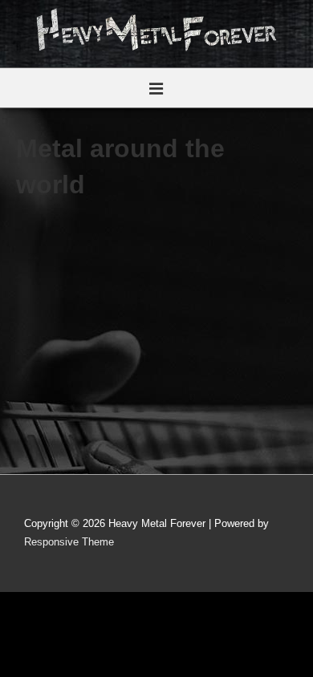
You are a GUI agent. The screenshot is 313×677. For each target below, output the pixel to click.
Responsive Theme (69, 542)
